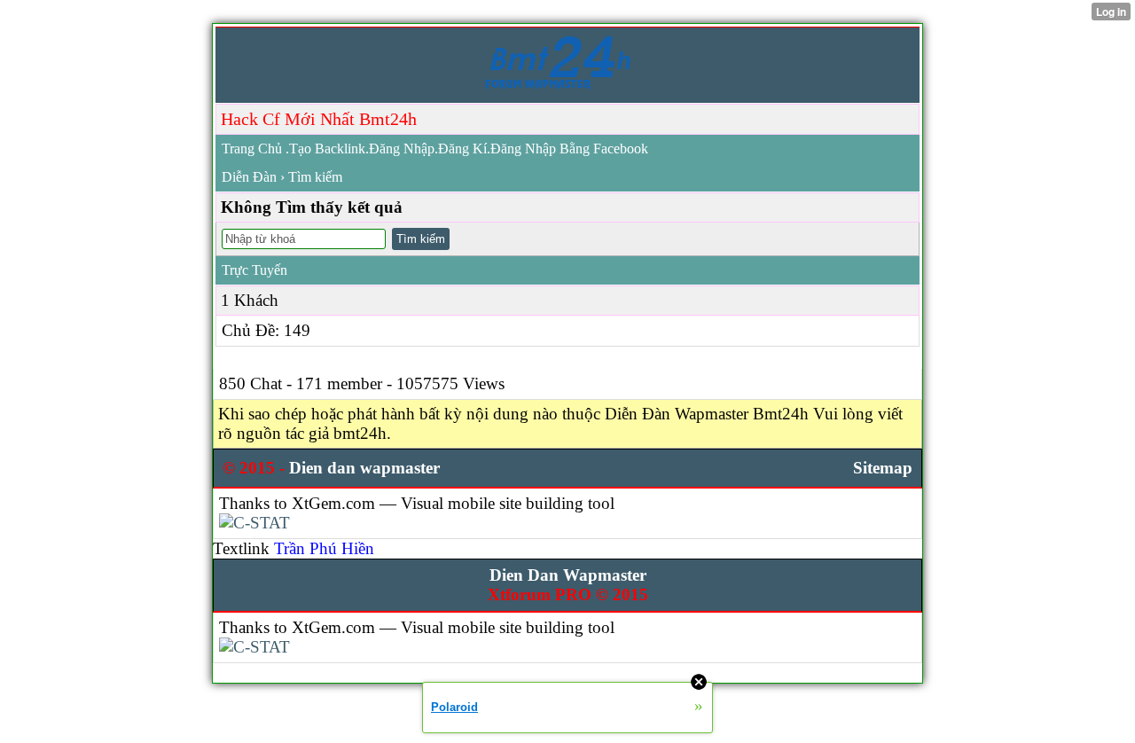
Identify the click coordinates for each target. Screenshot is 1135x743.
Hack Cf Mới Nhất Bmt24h (319, 119)
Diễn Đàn (249, 176)
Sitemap (882, 467)
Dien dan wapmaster (364, 467)
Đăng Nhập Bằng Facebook (569, 148)
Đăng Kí (462, 148)
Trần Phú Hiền (324, 548)
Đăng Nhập (401, 148)
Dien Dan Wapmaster (567, 575)
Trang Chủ (252, 148)
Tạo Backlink (327, 148)
